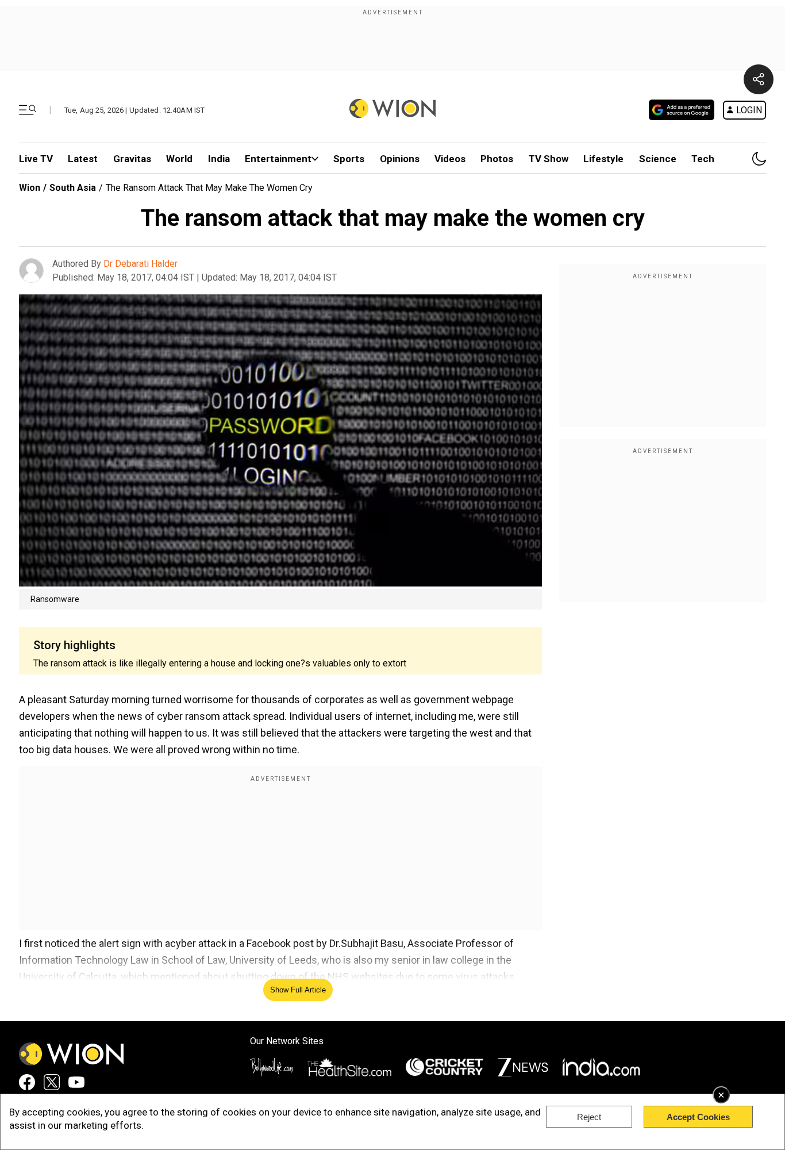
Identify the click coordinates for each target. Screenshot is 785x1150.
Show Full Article (298, 990)
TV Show (548, 158)
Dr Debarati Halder (140, 263)
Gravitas (132, 158)
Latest (83, 158)
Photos (496, 158)
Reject (589, 1117)
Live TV (36, 158)
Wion (29, 187)
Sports (348, 158)
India (219, 158)
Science (657, 158)
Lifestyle (603, 158)
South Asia (72, 187)
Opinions (400, 158)
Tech (702, 158)
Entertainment (278, 158)
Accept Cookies (698, 1117)
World (179, 158)
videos (449, 158)
